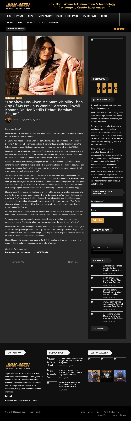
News (30, 16)
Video (10, 22)
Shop (20, 22)
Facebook (9, 401)
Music (59, 16)
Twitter (27, 401)
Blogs (104, 16)
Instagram (18, 401)
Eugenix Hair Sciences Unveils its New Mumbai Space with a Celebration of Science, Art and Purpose (113, 270)
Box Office (72, 16)
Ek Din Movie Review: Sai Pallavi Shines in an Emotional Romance (69, 384)
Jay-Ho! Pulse (89, 16)
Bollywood (10, 98)
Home (10, 16)
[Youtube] (110, 88)
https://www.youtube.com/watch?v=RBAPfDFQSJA (26, 252)
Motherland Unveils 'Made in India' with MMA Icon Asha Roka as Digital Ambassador (112, 317)
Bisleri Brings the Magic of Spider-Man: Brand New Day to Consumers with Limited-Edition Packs (112, 282)
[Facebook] (98, 88)
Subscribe (53, 22)
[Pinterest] (115, 88)
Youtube (35, 401)
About (29, 22)
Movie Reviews (46, 16)
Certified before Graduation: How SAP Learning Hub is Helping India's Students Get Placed (112, 294)
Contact (41, 22)
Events (19, 16)
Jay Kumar (36, 120)
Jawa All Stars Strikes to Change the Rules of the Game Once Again (113, 304)
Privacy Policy (102, 415)
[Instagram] (104, 88)
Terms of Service (119, 415)
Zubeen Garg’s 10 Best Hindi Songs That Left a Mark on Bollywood (71, 360)
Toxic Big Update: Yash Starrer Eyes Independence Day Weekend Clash (70, 372)
